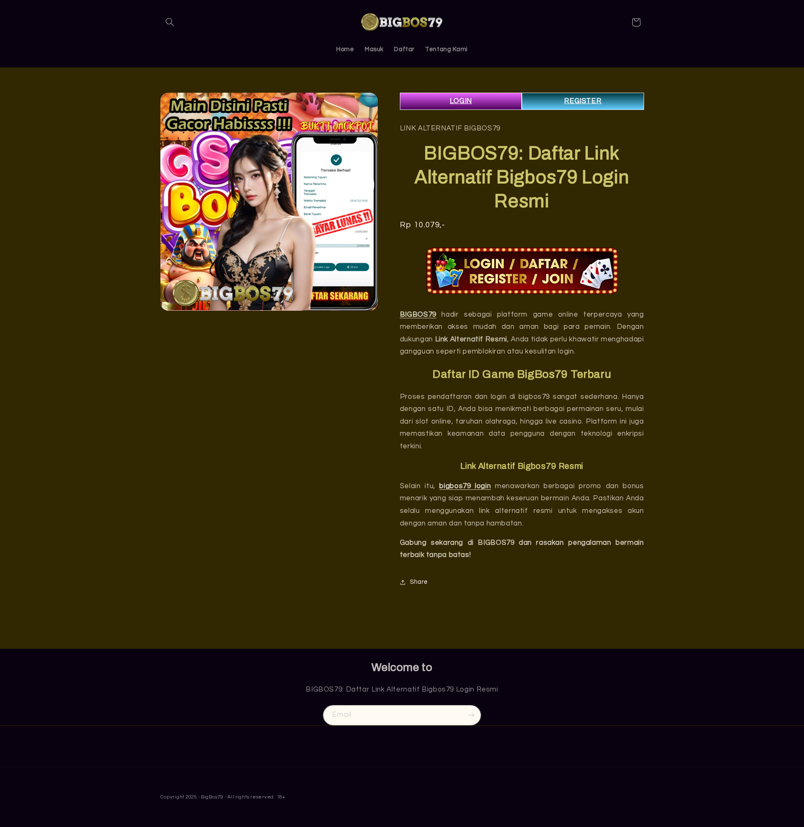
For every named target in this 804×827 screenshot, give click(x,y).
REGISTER (582, 101)
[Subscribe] (471, 715)
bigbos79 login (465, 486)
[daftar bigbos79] (522, 270)
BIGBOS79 (418, 314)
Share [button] (419, 582)
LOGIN (461, 101)
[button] (170, 22)
